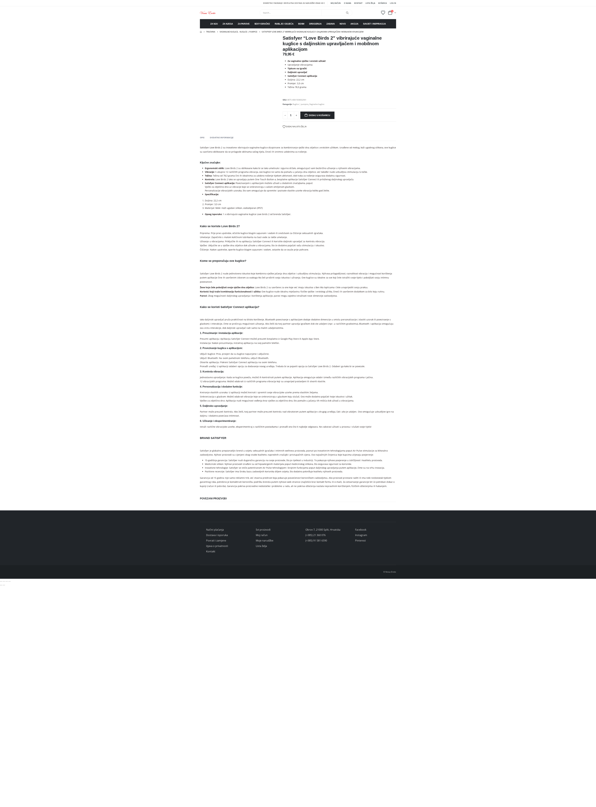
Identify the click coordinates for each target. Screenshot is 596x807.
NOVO (343, 24)
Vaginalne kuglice (316, 104)
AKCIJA (354, 24)
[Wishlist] (383, 13)
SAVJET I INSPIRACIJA (374, 24)
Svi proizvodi (263, 529)
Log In (393, 3)
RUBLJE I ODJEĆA (284, 24)
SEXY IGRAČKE (262, 24)
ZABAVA (330, 24)
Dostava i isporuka (217, 535)
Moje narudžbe (264, 540)
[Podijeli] (7, 581)
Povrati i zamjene (216, 540)
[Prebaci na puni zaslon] (4, 581)
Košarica (382, 3)
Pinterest (360, 540)
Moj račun (336, 3)
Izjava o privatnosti (217, 546)
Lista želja (370, 3)
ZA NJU (214, 24)
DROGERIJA (315, 24)
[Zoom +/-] (1, 581)
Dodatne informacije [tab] (221, 137)
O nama (347, 3)
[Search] (347, 13)
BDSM (301, 24)
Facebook (360, 529)
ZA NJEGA (228, 24)
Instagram (361, 535)
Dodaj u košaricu (319, 115)
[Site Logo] (208, 13)
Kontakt (358, 3)
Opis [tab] (202, 137)
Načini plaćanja (215, 529)
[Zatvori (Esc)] (9, 581)
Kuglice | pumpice (300, 104)
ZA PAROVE (244, 24)
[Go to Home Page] (201, 32)
